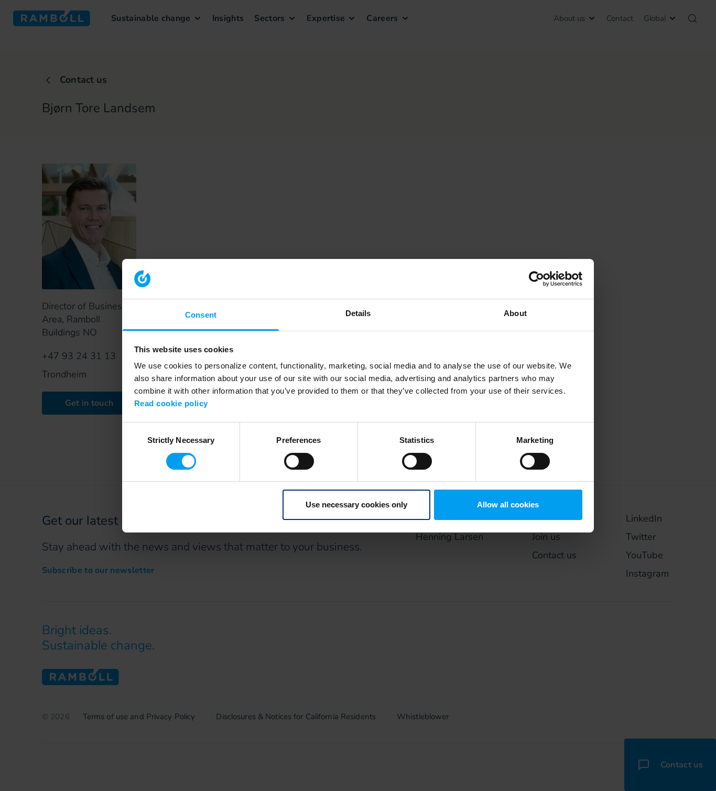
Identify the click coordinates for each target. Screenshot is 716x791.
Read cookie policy (171, 403)
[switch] (299, 461)
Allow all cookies (508, 504)
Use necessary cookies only (356, 504)
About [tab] (515, 313)
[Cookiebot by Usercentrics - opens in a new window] (536, 279)
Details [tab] (358, 313)
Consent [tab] (200, 314)
